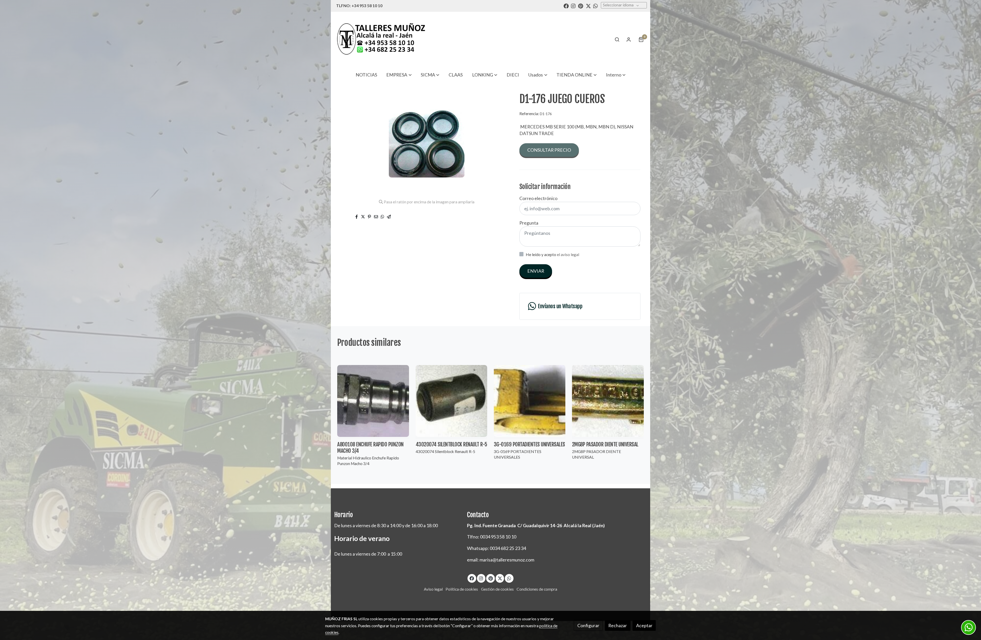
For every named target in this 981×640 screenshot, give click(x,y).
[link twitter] (588, 5)
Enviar (535, 271)
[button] (399, 75)
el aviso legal (568, 254)
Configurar (588, 625)
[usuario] (628, 39)
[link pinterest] (580, 5)
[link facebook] (566, 5)
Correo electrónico (538, 198)
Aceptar (644, 625)
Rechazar (617, 625)
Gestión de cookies (497, 589)
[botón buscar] (617, 39)
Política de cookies (462, 589)
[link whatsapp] (595, 5)
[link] (381, 39)
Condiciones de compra (537, 589)
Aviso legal (433, 589)
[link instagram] (573, 5)
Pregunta (528, 223)
